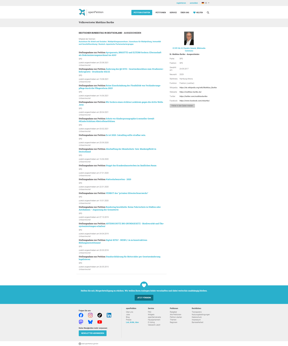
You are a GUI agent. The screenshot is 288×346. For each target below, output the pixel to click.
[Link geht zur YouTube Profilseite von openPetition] (99, 322)
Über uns (129, 312)
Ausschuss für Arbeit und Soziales (93, 41)
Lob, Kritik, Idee (132, 322)
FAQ (149, 312)
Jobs (128, 314)
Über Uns (185, 12)
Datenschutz (197, 317)
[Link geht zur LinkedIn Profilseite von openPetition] (109, 315)
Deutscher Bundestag (91, 33)
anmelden (194, 3)
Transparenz (197, 312)
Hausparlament (154, 320)
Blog (128, 317)
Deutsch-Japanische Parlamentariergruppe (116, 44)
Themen (173, 320)
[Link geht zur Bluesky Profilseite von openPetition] (90, 322)
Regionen (173, 322)
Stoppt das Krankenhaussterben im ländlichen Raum (131, 165)
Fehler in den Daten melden (182, 106)
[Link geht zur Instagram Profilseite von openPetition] (90, 315)
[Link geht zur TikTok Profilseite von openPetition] (99, 315)
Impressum (196, 320)
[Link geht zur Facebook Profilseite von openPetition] (81, 315)
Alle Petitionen (175, 314)
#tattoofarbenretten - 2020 (118, 179)
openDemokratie (154, 317)
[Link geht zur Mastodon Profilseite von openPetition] (81, 322)
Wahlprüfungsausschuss (118, 41)
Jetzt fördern (144, 298)
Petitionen (161, 12)
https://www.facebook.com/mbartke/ (195, 101)
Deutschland (115, 33)
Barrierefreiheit (197, 322)
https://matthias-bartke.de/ (191, 92)
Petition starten (142, 12)
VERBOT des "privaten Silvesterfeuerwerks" (127, 193)
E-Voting (151, 322)
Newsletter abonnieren (92, 333)
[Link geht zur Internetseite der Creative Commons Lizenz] (80, 344)
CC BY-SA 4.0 (178, 48)
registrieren (181, 3)
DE (205, 3)
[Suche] (208, 12)
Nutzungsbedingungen (201, 314)
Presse (128, 320)
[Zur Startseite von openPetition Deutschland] (91, 12)
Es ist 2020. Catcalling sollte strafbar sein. (126, 135)
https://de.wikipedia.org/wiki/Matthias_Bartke (198, 87)
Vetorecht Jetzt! (154, 325)
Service (173, 12)
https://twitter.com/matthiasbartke (193, 96)
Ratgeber (173, 312)
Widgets (151, 314)
